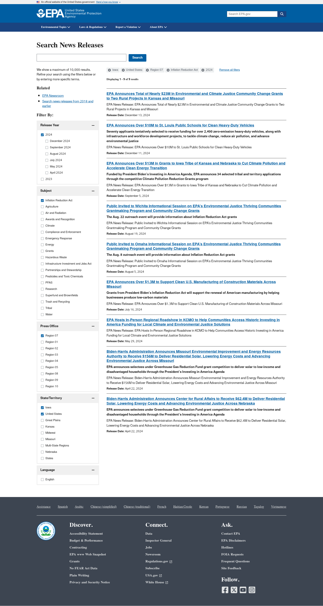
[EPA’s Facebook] (225, 590)
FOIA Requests (232, 554)
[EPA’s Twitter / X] (234, 590)
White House (154, 582)
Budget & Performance (86, 541)
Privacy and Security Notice (90, 582)
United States (133, 70)
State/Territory (51, 398)
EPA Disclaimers (233, 541)
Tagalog (259, 506)
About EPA (156, 27)
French (161, 506)
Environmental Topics (54, 27)
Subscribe (152, 568)
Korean (203, 506)
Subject (46, 190)
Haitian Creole (182, 506)
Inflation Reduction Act (184, 70)
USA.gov (151, 575)
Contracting (78, 547)
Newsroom (153, 554)
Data (148, 534)
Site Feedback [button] (231, 568)
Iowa (115, 70)
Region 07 (156, 70)
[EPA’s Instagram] (252, 590)
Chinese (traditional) (137, 506)
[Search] (281, 14)
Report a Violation (126, 27)
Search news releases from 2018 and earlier (67, 104)
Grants (75, 561)
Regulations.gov (156, 561)
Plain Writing (79, 575)
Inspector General (158, 541)
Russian (242, 506)
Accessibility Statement (86, 534)
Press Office (49, 326)
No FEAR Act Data (83, 568)
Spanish (63, 506)
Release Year (49, 125)
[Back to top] (312, 595)
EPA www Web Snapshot (88, 554)
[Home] (69, 13)
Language (47, 470)
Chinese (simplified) (104, 506)
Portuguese (223, 506)
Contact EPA (230, 534)
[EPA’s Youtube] (243, 590)
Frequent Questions (235, 561)
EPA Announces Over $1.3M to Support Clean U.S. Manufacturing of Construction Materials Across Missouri (191, 284)
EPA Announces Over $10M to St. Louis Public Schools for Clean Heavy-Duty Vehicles (180, 125)
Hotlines (227, 547)
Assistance (44, 506)
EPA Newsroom (53, 96)
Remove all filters (229, 70)
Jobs (148, 547)
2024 (209, 70)
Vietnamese (278, 506)
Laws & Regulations (91, 27)
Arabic (79, 506)
